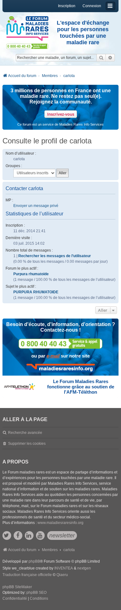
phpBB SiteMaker (17, 587)
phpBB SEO (36, 592)
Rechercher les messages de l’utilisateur (54, 256)
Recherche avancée (25, 432)
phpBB (34, 561)
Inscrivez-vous (60, 114)
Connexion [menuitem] (92, 6)
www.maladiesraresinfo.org (60, 523)
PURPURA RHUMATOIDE (35, 292)
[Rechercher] (101, 57)
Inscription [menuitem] (66, 6)
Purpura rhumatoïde (31, 274)
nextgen (84, 568)
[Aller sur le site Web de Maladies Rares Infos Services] (60, 368)
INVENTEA (63, 568)
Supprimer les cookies (27, 443)
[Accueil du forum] (27, 28)
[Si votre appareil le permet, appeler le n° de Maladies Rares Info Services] (60, 344)
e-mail (53, 355)
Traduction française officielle (27, 575)
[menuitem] (14, 598)
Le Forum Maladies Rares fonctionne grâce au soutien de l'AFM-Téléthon (80, 387)
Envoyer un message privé (35, 206)
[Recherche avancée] (110, 57)
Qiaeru (62, 575)
